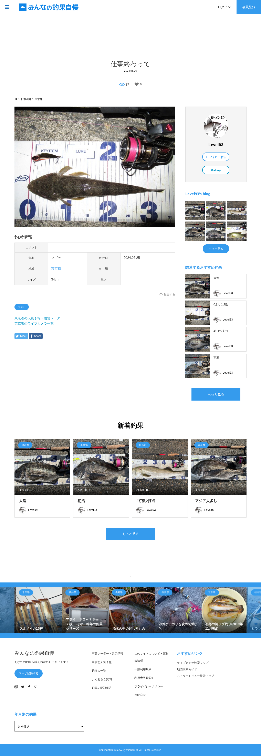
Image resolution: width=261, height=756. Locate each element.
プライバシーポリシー (148, 686)
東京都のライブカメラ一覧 (34, 323)
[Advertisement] (130, 36)
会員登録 (248, 7)
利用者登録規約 (144, 677)
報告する (169, 294)
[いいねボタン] (137, 84)
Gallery (216, 170)
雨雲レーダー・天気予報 (107, 653)
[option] (38, 610)
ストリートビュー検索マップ (195, 675)
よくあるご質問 (102, 679)
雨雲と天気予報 (102, 662)
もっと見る (216, 248)
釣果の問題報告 (102, 687)
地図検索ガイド (187, 669)
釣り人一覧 (99, 670)
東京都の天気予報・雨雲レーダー (38, 318)
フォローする (217, 157)
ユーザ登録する (29, 673)
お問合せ (140, 695)
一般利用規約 (143, 669)
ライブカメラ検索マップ (192, 662)
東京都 (56, 268)
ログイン (224, 7)
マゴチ (21, 306)
